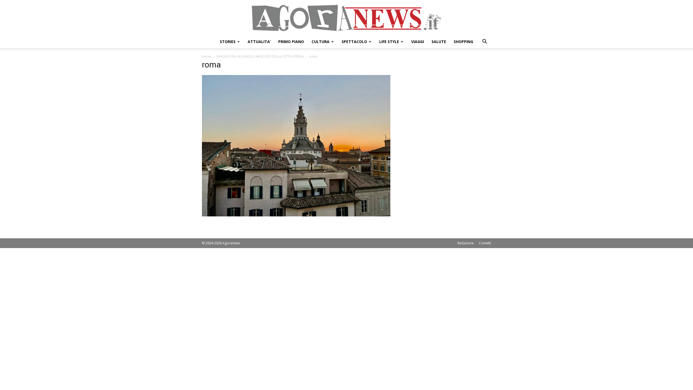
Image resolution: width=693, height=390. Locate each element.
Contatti (485, 243)
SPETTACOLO (354, 41)
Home (206, 56)
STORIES (228, 41)
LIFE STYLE (389, 41)
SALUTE (439, 41)
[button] (484, 42)
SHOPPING (463, 41)
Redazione (465, 243)
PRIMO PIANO (291, 41)
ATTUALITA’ (259, 41)
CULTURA (320, 41)
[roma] (296, 215)
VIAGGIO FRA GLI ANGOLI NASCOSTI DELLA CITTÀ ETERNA (260, 56)
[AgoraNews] (346, 18)
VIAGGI (417, 41)
